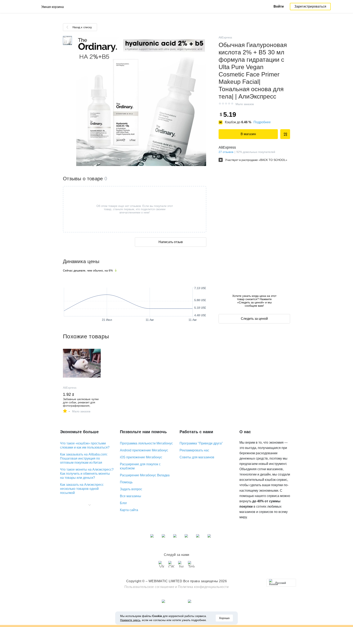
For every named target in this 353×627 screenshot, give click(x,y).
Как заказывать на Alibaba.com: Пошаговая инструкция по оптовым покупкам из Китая (83, 458)
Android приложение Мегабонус (144, 450)
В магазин (248, 134)
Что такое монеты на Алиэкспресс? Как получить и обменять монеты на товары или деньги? (87, 473)
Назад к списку (82, 27)
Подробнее (262, 122)
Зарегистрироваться (310, 6)
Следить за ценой (254, 318)
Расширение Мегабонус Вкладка (145, 475)
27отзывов (226, 152)
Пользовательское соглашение (149, 587)
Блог (123, 503)
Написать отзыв (171, 242)
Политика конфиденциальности (203, 587)
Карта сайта (129, 510)
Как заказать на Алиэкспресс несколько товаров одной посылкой (82, 489)
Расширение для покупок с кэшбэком (140, 466)
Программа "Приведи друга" (201, 443)
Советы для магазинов (197, 457)
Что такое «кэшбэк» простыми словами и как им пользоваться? (84, 445)
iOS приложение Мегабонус (141, 457)
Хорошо (224, 618)
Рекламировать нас (194, 450)
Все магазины (130, 496)
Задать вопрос (131, 489)
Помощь (126, 482)
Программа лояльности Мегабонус (146, 443)
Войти (279, 6)
